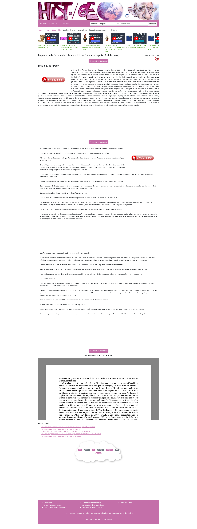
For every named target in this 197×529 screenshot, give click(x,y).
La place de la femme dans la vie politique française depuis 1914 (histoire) (68, 427)
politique (100, 449)
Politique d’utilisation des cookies (121, 513)
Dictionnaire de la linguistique (55, 507)
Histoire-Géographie (53, 30)
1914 (117, 449)
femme (87, 449)
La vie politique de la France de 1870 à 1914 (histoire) (61, 429)
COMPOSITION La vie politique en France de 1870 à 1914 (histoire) (65, 431)
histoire (98, 453)
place (80, 449)
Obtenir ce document (99, 61)
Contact (72, 513)
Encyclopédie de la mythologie (93, 505)
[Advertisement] (98, 124)
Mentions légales (83, 513)
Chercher (152, 24)
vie (93, 449)
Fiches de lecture (126, 503)
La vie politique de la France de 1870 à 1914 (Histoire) (61, 436)
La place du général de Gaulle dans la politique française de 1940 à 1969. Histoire (71, 434)
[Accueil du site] (98, 10)
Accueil (40, 30)
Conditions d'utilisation (99, 513)
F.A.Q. (66, 513)
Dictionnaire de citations (52, 505)
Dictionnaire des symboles (91, 503)
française (109, 449)
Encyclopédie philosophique (92, 507)
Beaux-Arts (48, 503)
